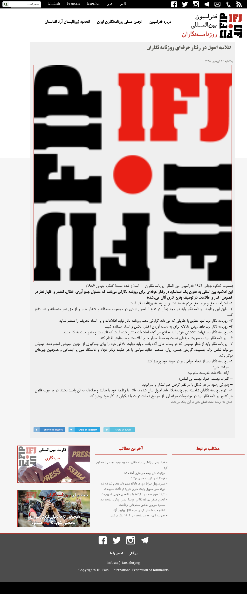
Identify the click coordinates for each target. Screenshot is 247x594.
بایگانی (133, 553)
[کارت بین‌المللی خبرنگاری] (53, 482)
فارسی (122, 4)
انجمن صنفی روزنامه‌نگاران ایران (119, 22)
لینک (183, 402)
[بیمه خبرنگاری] (53, 526)
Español (93, 4)
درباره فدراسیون (160, 22)
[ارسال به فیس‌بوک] (49, 430)
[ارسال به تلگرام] (84, 430)
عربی (109, 4)
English (54, 4)
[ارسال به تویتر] (119, 430)
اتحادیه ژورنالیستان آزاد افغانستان (67, 22)
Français (73, 4)
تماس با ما (116, 553)
